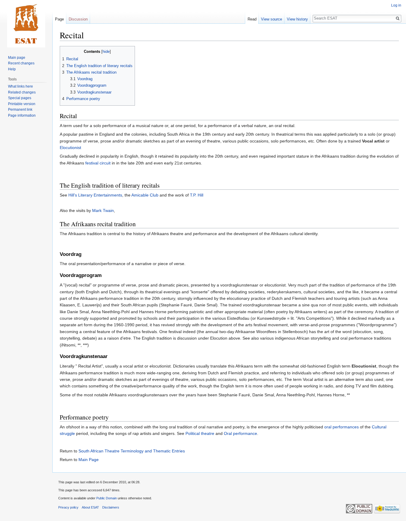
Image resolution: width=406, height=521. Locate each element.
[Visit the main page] (26, 23)
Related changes (22, 92)
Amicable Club (144, 195)
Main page (16, 58)
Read (252, 19)
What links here (20, 86)
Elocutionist (70, 147)
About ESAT (90, 507)
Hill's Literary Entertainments (95, 195)
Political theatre (199, 433)
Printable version (21, 104)
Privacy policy (68, 507)
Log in (396, 5)
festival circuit (98, 163)
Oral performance (240, 433)
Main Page (88, 459)
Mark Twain (103, 210)
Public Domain (106, 498)
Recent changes (21, 63)
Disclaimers (110, 507)
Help (12, 69)
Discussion (78, 19)
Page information (22, 115)
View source (271, 19)
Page (59, 19)
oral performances (341, 427)
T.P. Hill (196, 195)
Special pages (19, 98)
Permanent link (20, 109)
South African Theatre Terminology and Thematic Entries (131, 451)
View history (297, 19)
